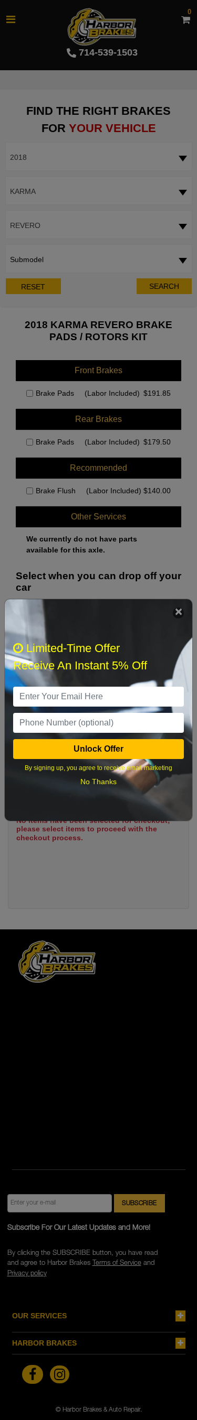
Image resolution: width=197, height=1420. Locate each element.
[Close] (178, 613)
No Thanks (98, 781)
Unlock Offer (98, 748)
